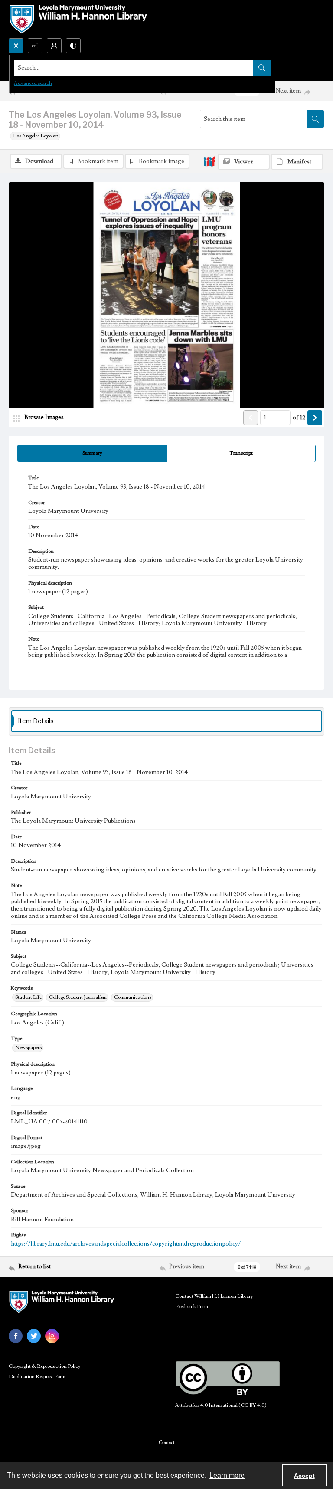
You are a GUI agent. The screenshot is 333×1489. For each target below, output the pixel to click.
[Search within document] (315, 119)
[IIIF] (209, 161)
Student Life (28, 997)
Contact (166, 1442)
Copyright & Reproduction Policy (45, 1366)
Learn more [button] (227, 1475)
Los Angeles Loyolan (36, 136)
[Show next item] (314, 417)
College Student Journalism (78, 997)
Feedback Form (191, 1306)
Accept (304, 1475)
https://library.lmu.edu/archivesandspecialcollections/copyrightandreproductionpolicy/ (126, 1244)
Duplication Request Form (37, 1376)
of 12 (299, 417)
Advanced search (33, 83)
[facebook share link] (16, 1336)
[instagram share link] (52, 1336)
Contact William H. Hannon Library (214, 1296)
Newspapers (28, 1047)
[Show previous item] (250, 417)
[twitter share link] (34, 1336)
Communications (132, 997)
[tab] (92, 453)
